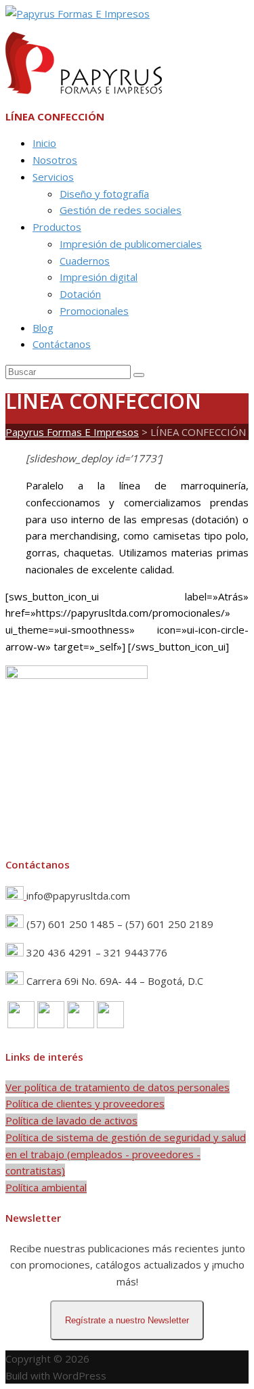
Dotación (80, 294)
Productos (57, 227)
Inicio (44, 143)
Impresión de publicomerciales (131, 243)
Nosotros (55, 160)
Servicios (53, 176)
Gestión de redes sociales (121, 210)
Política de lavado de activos (71, 1120)
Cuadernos (85, 260)
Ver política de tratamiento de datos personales (117, 1087)
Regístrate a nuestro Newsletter (127, 1320)
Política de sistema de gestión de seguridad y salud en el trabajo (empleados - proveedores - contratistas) (125, 1154)
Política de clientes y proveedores (85, 1103)
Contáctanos (62, 344)
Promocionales (94, 310)
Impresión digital (98, 277)
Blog (43, 327)
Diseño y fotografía (104, 193)
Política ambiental (46, 1187)
